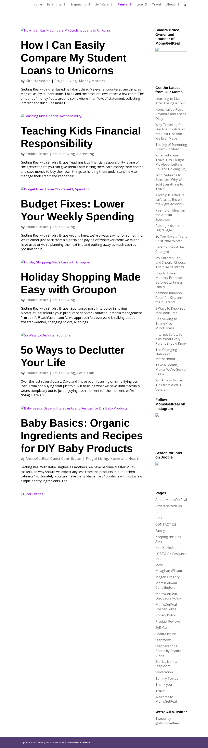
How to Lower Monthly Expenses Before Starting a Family (169, 280)
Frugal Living (66, 81)
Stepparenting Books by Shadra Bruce (168, 650)
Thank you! (163, 684)
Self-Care (101, 4)
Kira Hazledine (38, 81)
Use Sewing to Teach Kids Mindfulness (166, 323)
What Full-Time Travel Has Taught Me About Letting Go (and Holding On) (170, 162)
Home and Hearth (125, 458)
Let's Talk (85, 373)
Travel (156, 4)
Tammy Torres (166, 678)
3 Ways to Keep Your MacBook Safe (171, 310)
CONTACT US (165, 524)
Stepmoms (78, 4)
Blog (158, 518)
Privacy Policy (165, 615)
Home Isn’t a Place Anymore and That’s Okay (170, 114)
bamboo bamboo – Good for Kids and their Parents (169, 297)
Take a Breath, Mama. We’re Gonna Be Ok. (170, 369)
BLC (158, 512)
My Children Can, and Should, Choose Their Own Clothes (170, 262)
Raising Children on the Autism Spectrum (170, 215)
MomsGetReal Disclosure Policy (168, 596)
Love (139, 4)
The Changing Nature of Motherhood (166, 354)
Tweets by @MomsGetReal (167, 720)
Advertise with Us (168, 506)
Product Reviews (167, 621)
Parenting (54, 4)
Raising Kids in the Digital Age (169, 227)
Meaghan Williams (169, 570)
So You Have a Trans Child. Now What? (171, 238)
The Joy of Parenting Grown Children (171, 146)
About (170, 4)
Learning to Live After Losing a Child (170, 100)
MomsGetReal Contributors (166, 585)
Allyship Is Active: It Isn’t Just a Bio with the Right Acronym (169, 199)
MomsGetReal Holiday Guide (166, 606)
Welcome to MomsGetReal (166, 699)
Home (38, 4)
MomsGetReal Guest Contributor (54, 458)
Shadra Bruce (37, 154)
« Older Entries (32, 494)
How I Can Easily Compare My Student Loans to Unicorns (73, 57)
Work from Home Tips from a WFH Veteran (168, 385)
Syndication (164, 672)
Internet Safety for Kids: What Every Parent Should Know (170, 339)
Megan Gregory (167, 577)
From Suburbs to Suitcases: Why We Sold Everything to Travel (169, 182)
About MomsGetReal (171, 499)
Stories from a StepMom (166, 663)
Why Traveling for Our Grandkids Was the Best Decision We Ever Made (170, 131)
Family (122, 4)
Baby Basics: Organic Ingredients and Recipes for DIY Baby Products (82, 435)
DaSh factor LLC (84, 742)
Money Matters (92, 81)
